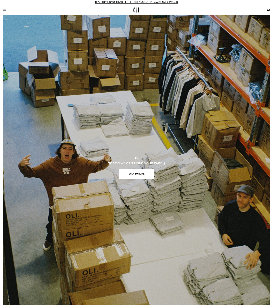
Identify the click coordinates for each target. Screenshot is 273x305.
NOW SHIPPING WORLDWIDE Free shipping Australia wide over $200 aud (136, 2)
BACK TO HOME (136, 174)
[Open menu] (8, 9)
